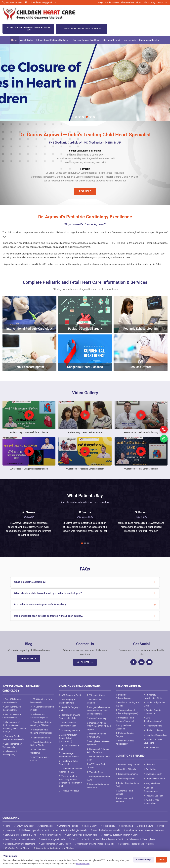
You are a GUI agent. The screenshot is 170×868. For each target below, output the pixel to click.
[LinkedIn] (141, 662)
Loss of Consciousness (151, 789)
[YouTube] (149, 662)
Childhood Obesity (154, 730)
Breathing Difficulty (127, 769)
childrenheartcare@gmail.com (43, 2)
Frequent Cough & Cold (128, 764)
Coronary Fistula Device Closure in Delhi (13, 738)
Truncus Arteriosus (70, 790)
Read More (85, 191)
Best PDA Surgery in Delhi (69, 709)
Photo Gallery (127, 2)
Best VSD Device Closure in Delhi (11, 708)
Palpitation (151, 769)
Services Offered (111, 40)
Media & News (112, 2)
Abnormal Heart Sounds (124, 792)
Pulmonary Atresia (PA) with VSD (96, 735)
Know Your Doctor (24, 826)
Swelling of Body (154, 774)
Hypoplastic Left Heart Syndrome (98, 743)
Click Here (83, 662)
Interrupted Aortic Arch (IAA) (98, 778)
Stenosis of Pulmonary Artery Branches (99, 751)
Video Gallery (142, 2)
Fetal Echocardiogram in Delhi (127, 704)
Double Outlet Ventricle (94, 701)
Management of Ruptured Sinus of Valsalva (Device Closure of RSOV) (14, 727)
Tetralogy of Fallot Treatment (68, 763)
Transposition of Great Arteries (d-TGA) (71, 770)
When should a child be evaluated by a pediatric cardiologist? (48, 593)
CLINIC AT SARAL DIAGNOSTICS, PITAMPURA (81, 29)
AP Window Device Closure (97, 766)
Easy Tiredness (153, 783)
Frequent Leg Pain (154, 795)
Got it (161, 859)
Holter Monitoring (154, 725)
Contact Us (162, 2)
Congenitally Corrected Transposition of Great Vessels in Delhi (98, 710)
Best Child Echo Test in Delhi (106, 830)
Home (14, 40)
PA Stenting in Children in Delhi (42, 708)
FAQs (100, 2)
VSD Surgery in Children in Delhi (67, 701)
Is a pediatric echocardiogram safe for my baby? (41, 604)
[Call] (164, 429)
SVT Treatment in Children (39, 759)
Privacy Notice (82, 863)
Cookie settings (143, 859)
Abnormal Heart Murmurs (124, 800)
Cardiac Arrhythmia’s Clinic (154, 704)
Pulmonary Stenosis (70, 730)
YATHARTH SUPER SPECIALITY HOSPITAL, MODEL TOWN (28, 28)
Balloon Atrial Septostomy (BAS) (39, 716)
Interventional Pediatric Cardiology (52, 40)
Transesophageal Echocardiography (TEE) (127, 712)
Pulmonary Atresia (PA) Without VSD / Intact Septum (99, 726)
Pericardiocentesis (41, 737)
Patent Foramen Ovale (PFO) (98, 758)
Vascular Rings (96, 772)
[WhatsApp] (164, 439)
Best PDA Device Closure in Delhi (11, 716)
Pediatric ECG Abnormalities (151, 802)
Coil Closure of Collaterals (38, 751)
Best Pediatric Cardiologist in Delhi (71, 830)
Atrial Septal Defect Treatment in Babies (145, 830)
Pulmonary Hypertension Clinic (153, 696)
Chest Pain (151, 764)
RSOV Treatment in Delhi (69, 747)
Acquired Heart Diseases (124, 727)
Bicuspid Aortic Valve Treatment (98, 786)
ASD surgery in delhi (51, 835)
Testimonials (129, 40)
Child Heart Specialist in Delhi (35, 830)
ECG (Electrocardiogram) (153, 719)
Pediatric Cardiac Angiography (125, 742)
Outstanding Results (149, 40)
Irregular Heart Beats (155, 778)
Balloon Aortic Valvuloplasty (10, 753)
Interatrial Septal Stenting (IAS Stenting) (41, 731)
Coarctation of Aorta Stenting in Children (40, 724)
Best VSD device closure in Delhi (82, 835)
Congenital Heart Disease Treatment (125, 719)
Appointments (46, 826)
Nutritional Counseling (156, 735)
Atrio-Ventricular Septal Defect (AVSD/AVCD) (68, 738)
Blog (153, 2)
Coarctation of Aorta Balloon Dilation (40, 744)
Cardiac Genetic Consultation (152, 712)
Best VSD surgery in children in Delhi (120, 835)
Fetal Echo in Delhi (80, 839)
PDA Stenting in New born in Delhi (41, 701)
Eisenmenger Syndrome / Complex (69, 755)
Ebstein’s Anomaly (97, 718)
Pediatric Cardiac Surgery (125, 735)
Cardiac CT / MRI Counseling (153, 741)
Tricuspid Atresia (97, 695)
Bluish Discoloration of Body (127, 785)
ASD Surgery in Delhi (71, 695)
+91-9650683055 (14, 2)
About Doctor (26, 40)
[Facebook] (133, 662)
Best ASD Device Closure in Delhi (11, 701)
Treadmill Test (152, 747)
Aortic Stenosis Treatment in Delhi (67, 724)
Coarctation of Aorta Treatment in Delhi (69, 716)
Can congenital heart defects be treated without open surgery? (48, 615)
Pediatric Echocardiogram (123, 696)
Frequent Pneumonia (128, 774)
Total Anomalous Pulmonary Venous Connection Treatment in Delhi (70, 781)
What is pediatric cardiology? (30, 581)
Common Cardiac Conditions (86, 40)
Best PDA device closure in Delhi (20, 839)
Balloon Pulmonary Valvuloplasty (12, 745)
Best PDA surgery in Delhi (53, 839)
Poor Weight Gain (126, 778)
